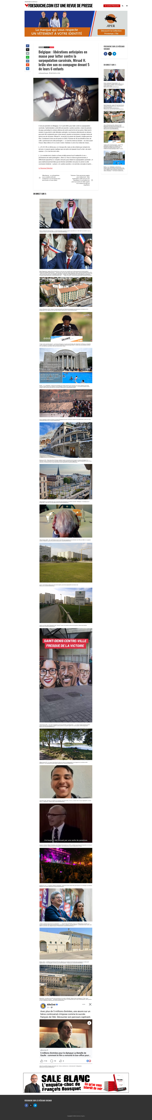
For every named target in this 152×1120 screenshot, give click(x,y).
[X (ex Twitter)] (110, 54)
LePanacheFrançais (43, 73)
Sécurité (47, 47)
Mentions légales (81, 1116)
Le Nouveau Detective (46, 168)
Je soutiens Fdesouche (112, 5)
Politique (41, 47)
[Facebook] (105, 54)
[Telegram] (114, 54)
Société (52, 47)
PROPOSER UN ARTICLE (31, 1)
